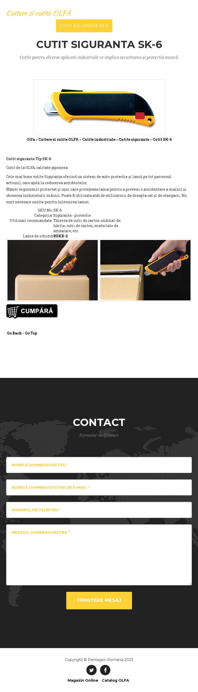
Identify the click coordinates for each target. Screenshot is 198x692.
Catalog (126, 26)
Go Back (14, 333)
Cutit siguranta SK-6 (84, 26)
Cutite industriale (98, 139)
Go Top (31, 333)
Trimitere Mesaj (99, 600)
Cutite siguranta (134, 139)
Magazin (181, 26)
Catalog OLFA (115, 680)
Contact (154, 26)
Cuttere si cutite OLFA (38, 13)
